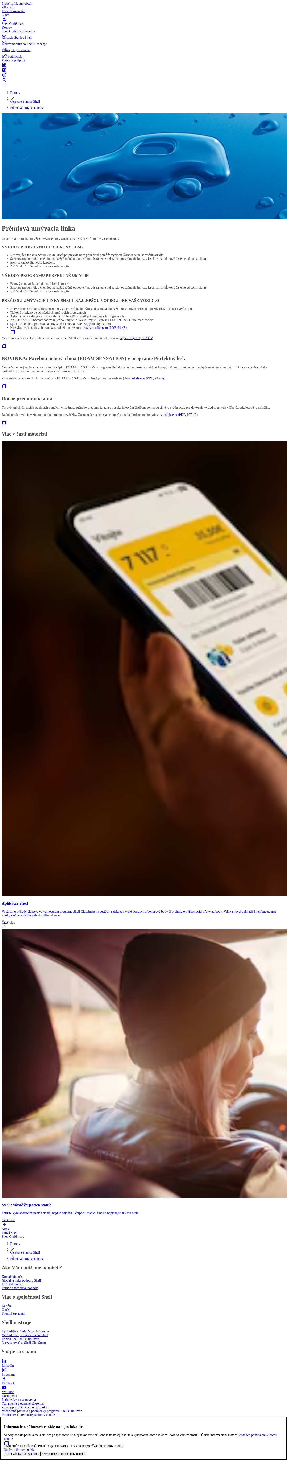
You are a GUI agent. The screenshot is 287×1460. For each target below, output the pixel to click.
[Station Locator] (143, 64)
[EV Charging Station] (143, 69)
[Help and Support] (143, 74)
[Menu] (143, 84)
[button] (143, 32)
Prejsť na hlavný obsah (17, 3)
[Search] (143, 79)
